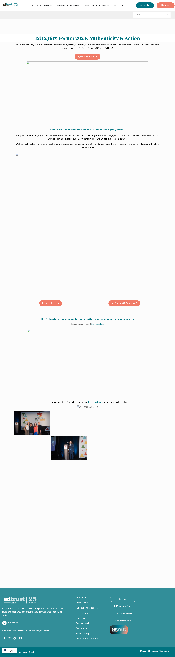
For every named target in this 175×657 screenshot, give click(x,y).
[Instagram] (9, 638)
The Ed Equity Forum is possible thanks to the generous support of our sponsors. (87, 318)
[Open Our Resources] (97, 5)
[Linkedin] (4, 638)
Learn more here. (97, 324)
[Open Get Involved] (110, 5)
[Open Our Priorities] (68, 5)
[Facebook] (15, 638)
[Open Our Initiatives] (82, 5)
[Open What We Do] (54, 5)
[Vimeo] (20, 638)
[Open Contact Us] (122, 5)
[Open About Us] (41, 5)
